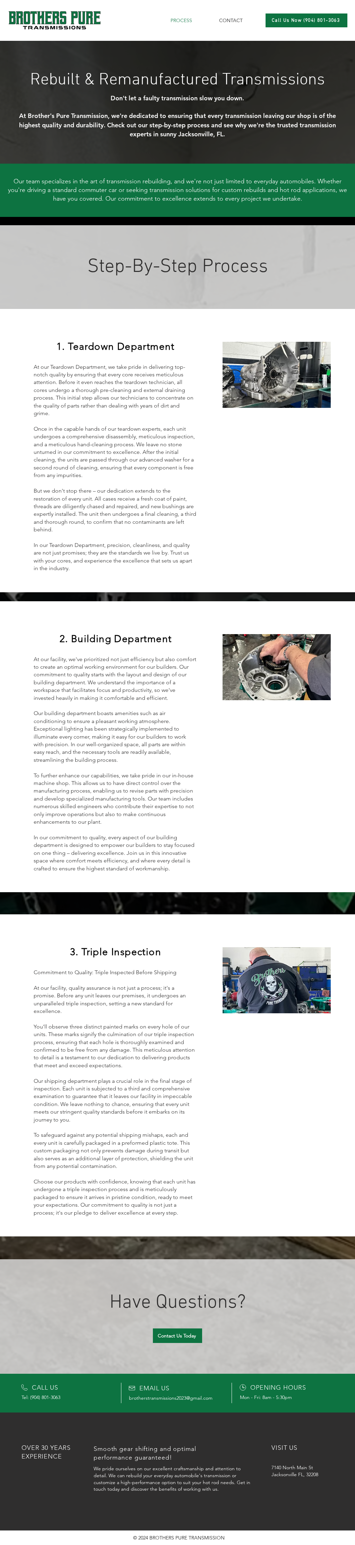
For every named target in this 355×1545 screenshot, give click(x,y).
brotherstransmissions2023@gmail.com (171, 1398)
